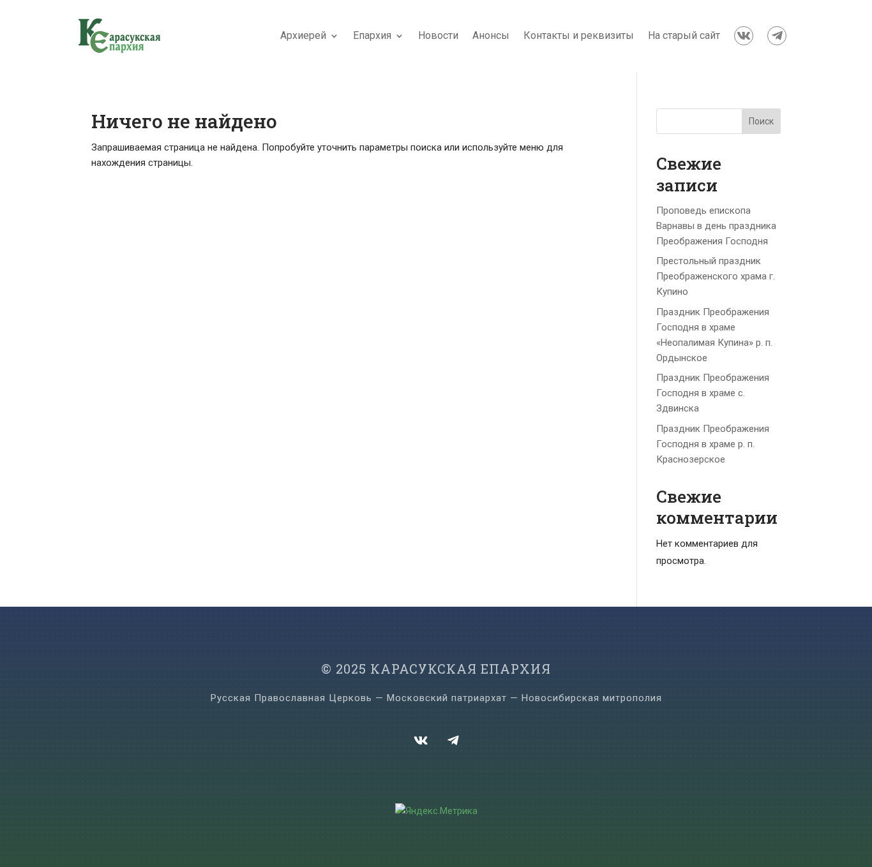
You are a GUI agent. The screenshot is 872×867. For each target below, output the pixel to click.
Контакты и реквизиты (578, 35)
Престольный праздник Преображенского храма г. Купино (715, 276)
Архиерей (303, 35)
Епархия (372, 35)
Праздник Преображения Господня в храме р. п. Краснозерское (712, 444)
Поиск (761, 121)
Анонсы (490, 35)
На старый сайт (684, 35)
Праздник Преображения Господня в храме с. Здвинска (712, 393)
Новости (438, 35)
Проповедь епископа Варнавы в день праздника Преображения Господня (716, 226)
